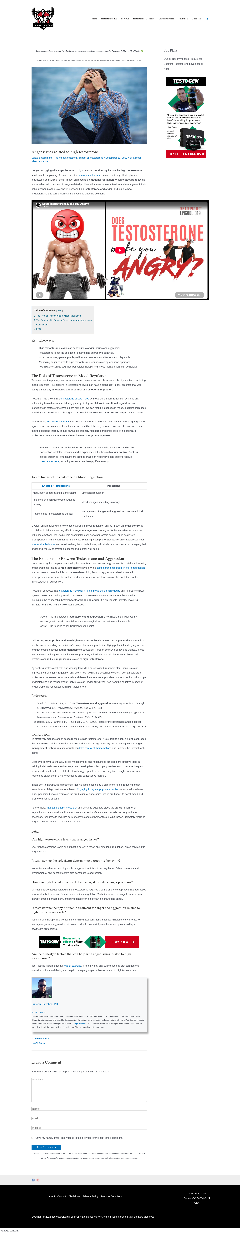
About (51, 1196)
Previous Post (41, 1038)
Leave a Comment (42, 157)
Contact (61, 1196)
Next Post (39, 1043)
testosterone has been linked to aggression (121, 567)
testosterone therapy (58, 421)
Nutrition (183, 19)
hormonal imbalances (43, 544)
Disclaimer (74, 1196)
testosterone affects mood (74, 398)
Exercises (196, 19)
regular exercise (72, 965)
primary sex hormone (90, 175)
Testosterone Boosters (144, 19)
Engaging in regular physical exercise (97, 789)
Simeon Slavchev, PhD (45, 1004)
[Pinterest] (38, 1180)
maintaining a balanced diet (62, 807)
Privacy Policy (90, 1196)
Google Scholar (78, 1023)
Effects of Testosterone (56, 485)
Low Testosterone (167, 19)
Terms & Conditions (111, 1196)
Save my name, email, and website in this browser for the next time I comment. (79, 1137)
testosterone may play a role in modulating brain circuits (89, 590)
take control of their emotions (95, 748)
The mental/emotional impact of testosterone (78, 157)
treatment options (49, 461)
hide (59, 310)
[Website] (89, 1128)
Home (94, 19)
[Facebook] (33, 1180)
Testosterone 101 (109, 19)
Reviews (125, 19)
